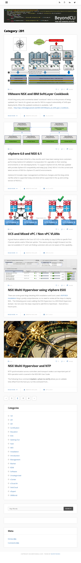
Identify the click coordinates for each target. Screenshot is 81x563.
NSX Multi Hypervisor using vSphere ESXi (37, 290)
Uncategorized (15, 475)
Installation (14, 452)
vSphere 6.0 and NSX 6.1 (25, 154)
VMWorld (13, 495)
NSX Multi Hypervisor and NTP (29, 366)
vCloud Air (14, 483)
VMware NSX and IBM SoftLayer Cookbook (38, 94)
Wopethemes (55, 554)
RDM (12, 467)
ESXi (11, 436)
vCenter (13, 479)
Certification (14, 428)
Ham (12, 444)
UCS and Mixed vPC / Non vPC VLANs (34, 234)
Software (13, 471)
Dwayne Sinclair (31, 115)
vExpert (13, 491)
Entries (12, 539)
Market (13, 464)
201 (11, 89)
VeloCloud (14, 487)
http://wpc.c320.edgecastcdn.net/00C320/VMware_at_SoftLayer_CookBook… (41, 108)
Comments (13, 543)
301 (11, 424)
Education (14, 432)
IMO (11, 448)
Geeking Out (15, 440)
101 (11, 416)
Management (15, 460)
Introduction (15, 456)
